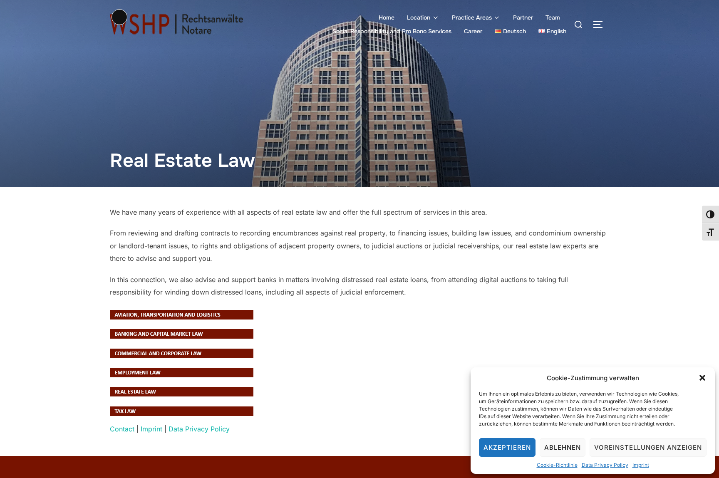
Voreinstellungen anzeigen (648, 447)
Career (473, 31)
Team (552, 17)
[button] (702, 378)
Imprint (640, 465)
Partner (523, 17)
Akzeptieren (507, 447)
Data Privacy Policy (605, 465)
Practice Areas (472, 17)
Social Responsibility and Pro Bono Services (391, 31)
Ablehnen (562, 447)
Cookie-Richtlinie (557, 465)
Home (386, 17)
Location (418, 17)
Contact (122, 429)
